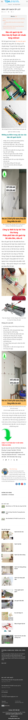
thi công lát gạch (21, 41)
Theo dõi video (18, 701)
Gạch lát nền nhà (18, 531)
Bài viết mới (5, 504)
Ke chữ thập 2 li (18, 613)
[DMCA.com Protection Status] (6, 705)
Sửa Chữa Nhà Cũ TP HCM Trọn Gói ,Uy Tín (15, 518)
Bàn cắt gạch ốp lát (16, 4)
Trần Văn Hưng (13, 469)
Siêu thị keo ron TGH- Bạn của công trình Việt (16, 506)
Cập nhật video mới (19, 702)
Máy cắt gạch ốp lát (19, 623)
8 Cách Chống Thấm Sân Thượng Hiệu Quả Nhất (12, 679)
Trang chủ (10, 4)
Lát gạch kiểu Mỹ (19, 600)
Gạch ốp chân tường (19, 554)
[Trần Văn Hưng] (5, 471)
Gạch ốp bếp (17, 544)
